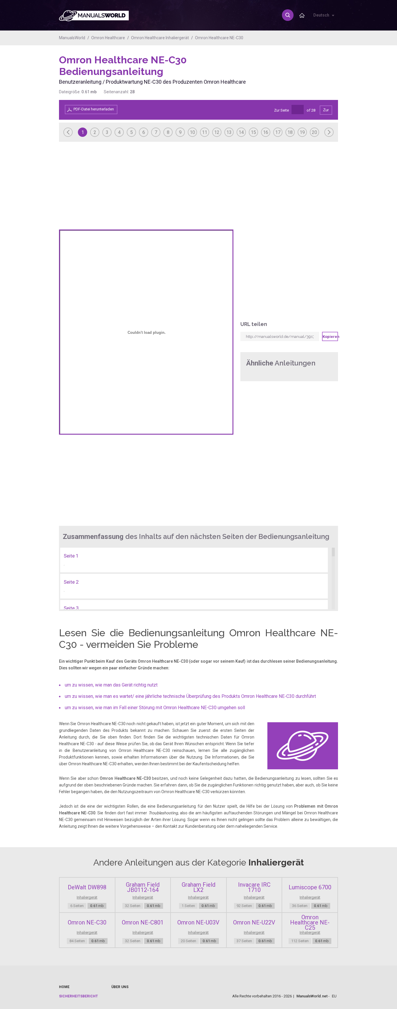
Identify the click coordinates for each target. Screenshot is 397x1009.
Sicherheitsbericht (78, 996)
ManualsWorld (72, 37)
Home (64, 987)
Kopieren (330, 336)
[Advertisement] (315, 69)
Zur (326, 110)
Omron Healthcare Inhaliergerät (160, 37)
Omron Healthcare (108, 37)
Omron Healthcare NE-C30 (219, 37)
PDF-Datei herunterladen (94, 109)
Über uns (119, 987)
